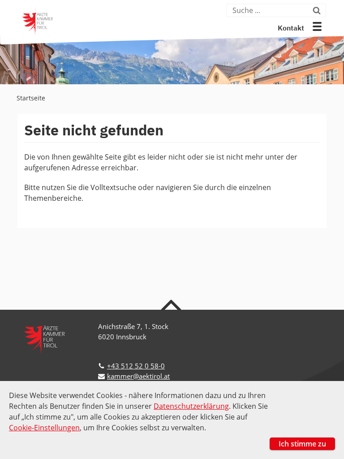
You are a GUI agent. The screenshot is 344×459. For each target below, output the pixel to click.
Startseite (31, 98)
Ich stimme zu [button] (302, 444)
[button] (317, 26)
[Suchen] (318, 10)
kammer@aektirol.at (138, 376)
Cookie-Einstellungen (44, 428)
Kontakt (291, 28)
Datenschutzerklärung (191, 406)
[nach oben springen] (172, 304)
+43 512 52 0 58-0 (136, 365)
